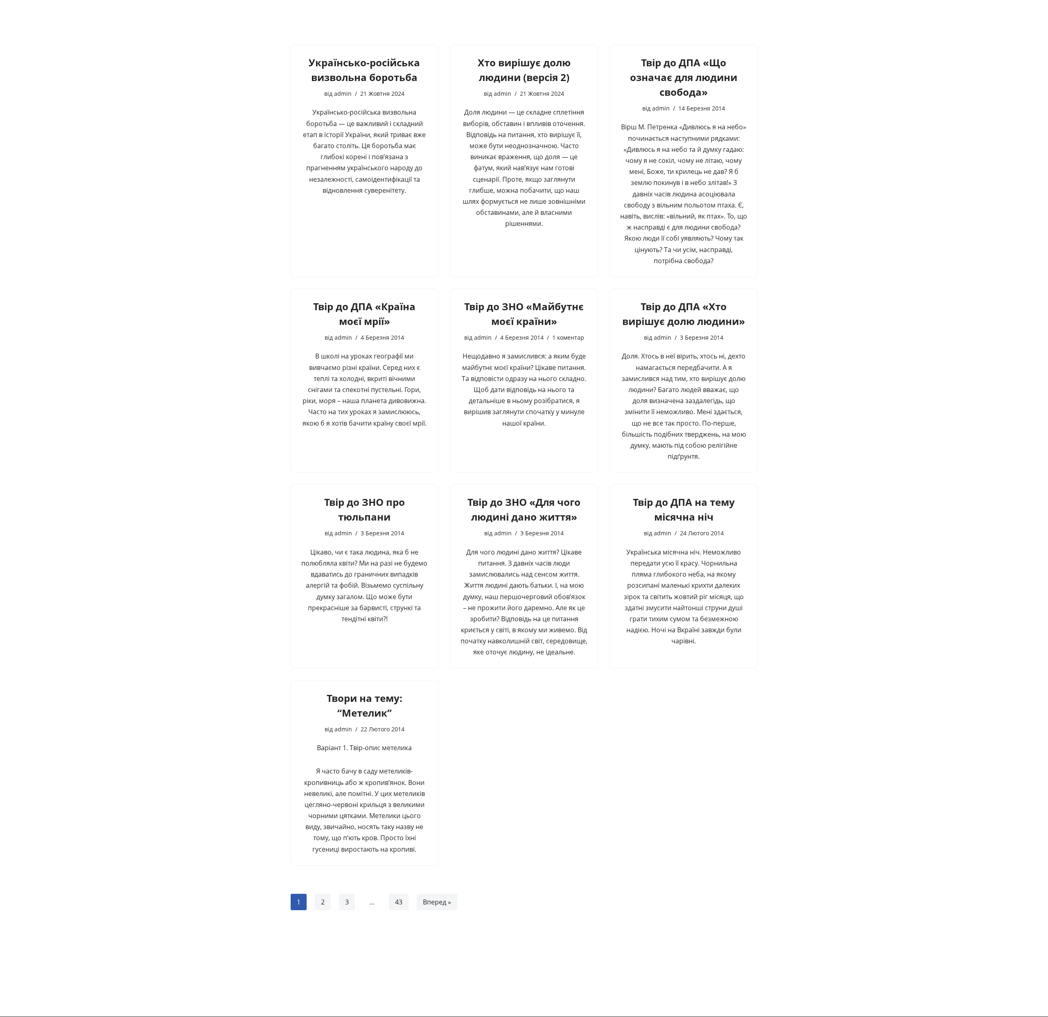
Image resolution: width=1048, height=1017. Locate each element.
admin (343, 93)
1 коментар (568, 337)
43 (398, 902)
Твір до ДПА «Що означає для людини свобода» (683, 77)
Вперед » (437, 902)
